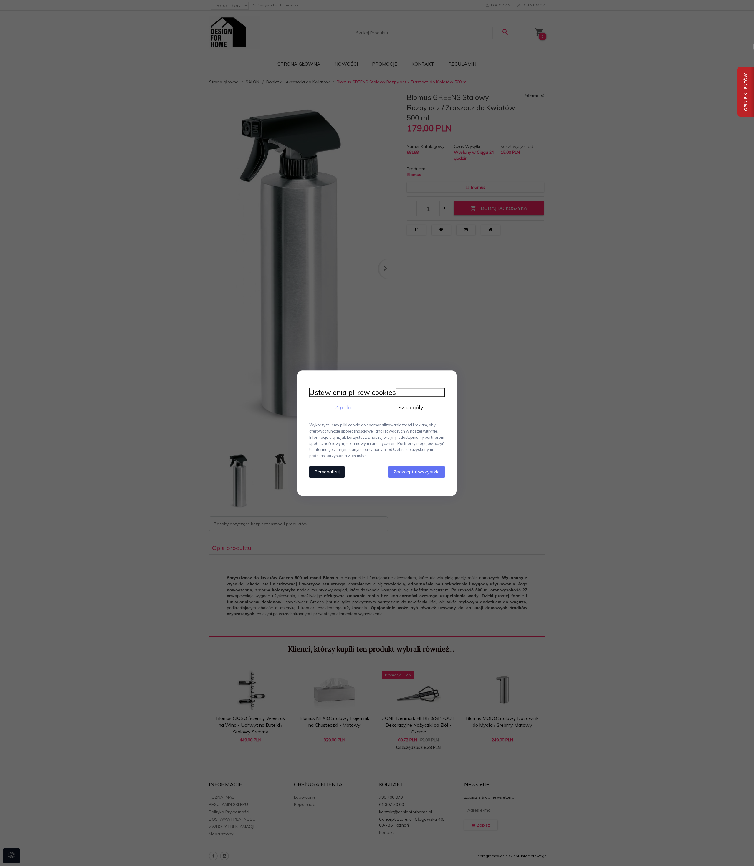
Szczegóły (411, 407)
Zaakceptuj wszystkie (416, 472)
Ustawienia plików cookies (352, 392)
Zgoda (343, 407)
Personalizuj (327, 472)
